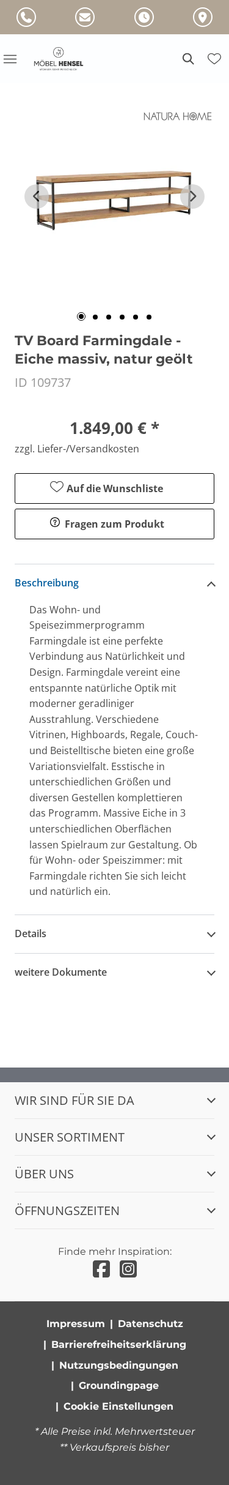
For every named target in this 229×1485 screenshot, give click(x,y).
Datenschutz (150, 1324)
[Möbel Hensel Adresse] (203, 17)
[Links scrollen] (36, 196)
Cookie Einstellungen (118, 1406)
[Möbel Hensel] (66, 58)
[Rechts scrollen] (192, 196)
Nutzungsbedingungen (118, 1365)
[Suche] (187, 59)
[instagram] (128, 1269)
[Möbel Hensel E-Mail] (85, 17)
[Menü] (10, 59)
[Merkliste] (214, 59)
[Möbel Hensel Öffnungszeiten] (144, 17)
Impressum (75, 1324)
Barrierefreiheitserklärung (118, 1344)
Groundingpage (119, 1385)
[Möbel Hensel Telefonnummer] (26, 17)
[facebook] (101, 1269)
